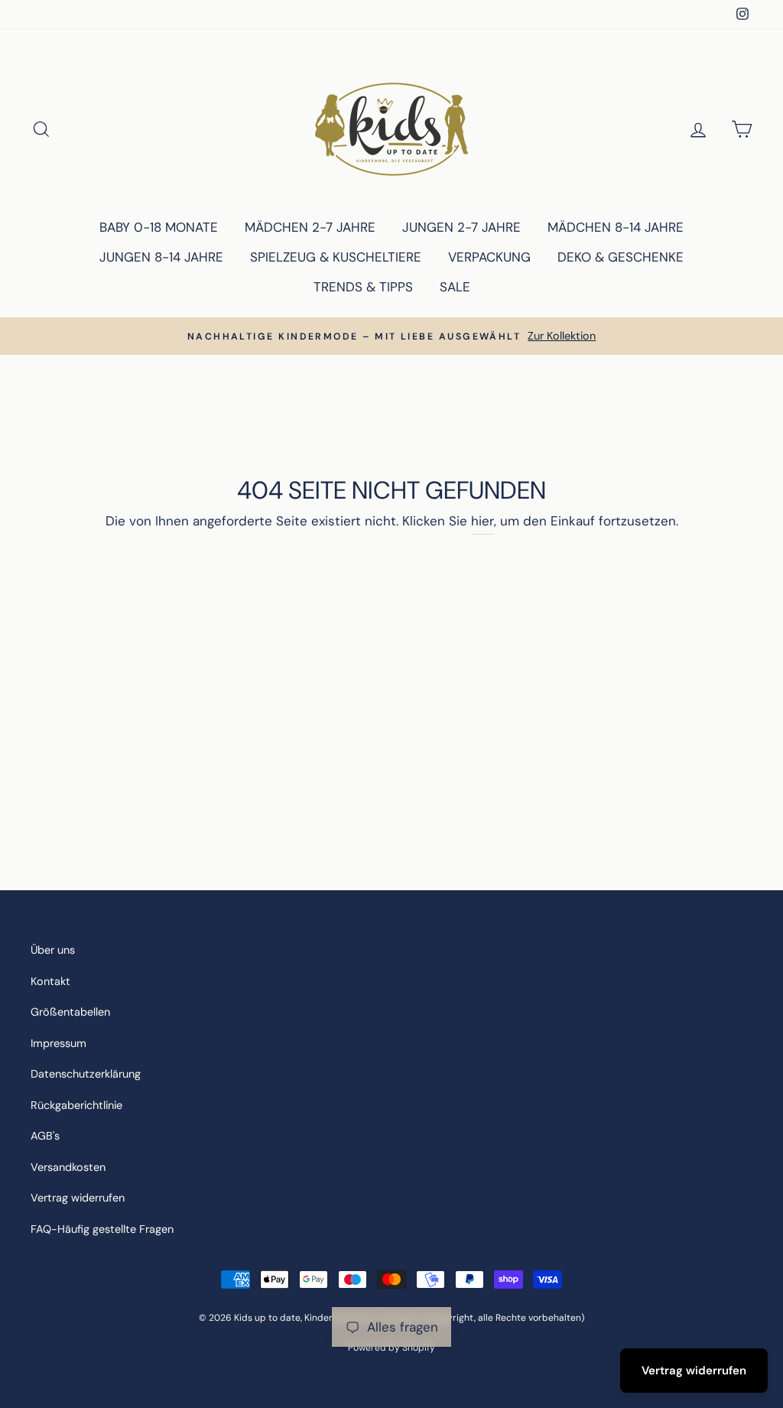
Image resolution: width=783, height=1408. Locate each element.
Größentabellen (70, 1012)
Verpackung (489, 257)
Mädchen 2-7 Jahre (310, 227)
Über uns (53, 950)
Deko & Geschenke (620, 257)
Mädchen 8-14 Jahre (615, 227)
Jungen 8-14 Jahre (161, 257)
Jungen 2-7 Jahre (461, 227)
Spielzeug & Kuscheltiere (335, 257)
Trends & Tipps (363, 286)
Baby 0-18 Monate (158, 227)
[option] (391, 336)
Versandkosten (68, 1167)
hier (482, 520)
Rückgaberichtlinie (76, 1105)
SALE (455, 286)
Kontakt (50, 981)
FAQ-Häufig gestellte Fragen (102, 1229)
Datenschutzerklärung (86, 1074)
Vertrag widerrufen (78, 1198)
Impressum (58, 1043)
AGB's (45, 1136)
